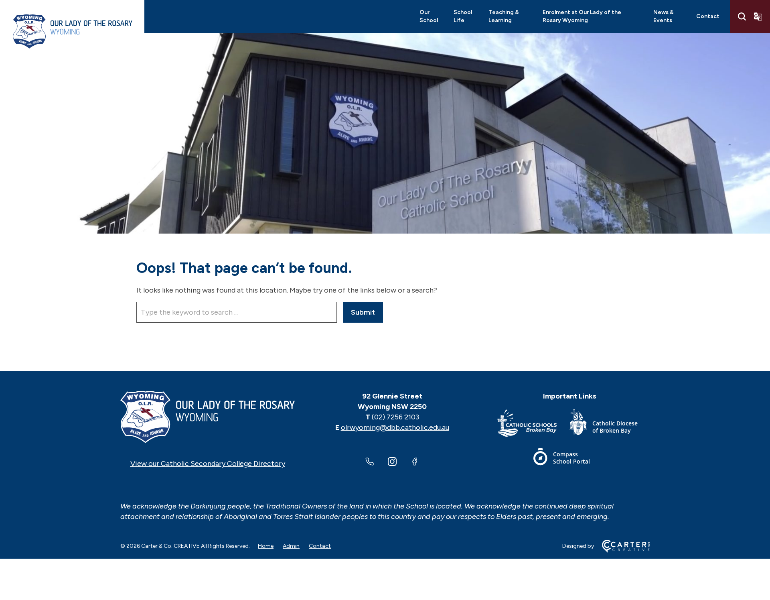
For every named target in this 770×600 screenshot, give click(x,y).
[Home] (207, 417)
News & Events (663, 16)
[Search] (742, 16)
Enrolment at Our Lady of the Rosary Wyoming (582, 16)
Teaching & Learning (503, 16)
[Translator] (758, 16)
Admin (291, 546)
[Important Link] (533, 424)
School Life (463, 16)
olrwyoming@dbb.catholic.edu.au (395, 427)
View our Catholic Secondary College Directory (207, 463)
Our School (428, 16)
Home (266, 546)
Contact (707, 16)
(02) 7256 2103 (395, 417)
